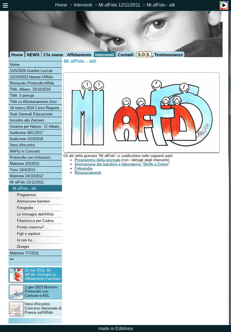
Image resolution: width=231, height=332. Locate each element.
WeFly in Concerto (25, 151)
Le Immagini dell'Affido (35, 214)
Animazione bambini (33, 201)
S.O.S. (144, 54)
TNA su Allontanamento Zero (33, 102)
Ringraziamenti (88, 173)
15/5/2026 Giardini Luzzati (31, 71)
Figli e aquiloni (28, 234)
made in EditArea (115, 328)
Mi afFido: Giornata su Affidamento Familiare (43, 274)
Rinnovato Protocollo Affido (32, 83)
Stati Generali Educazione (31, 114)
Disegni (23, 246)
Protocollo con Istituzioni (30, 157)
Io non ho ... (27, 240)
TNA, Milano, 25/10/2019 (30, 89)
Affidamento (79, 54)
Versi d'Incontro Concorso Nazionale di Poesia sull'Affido (43, 308)
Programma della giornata (97, 160)
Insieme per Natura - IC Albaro (34, 126)
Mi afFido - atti (161, 5)
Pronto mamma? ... (32, 227)
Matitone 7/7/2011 (24, 253)
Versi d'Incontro (22, 145)
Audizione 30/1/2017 (26, 133)
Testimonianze (168, 54)
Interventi (83, 5)
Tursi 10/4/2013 (22, 170)
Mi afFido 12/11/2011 (119, 5)
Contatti (126, 54)
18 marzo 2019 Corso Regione (34, 108)
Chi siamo (53, 54)
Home (61, 5)
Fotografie (25, 208)
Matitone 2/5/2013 (24, 163)
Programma (26, 195)
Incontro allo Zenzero (27, 120)
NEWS (33, 54)
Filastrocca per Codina (35, 221)
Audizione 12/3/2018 (26, 139)
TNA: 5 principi (22, 95)
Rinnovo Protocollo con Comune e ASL (41, 291)
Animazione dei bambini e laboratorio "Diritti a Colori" (122, 164)
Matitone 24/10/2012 (26, 176)
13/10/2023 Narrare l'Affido (31, 77)
